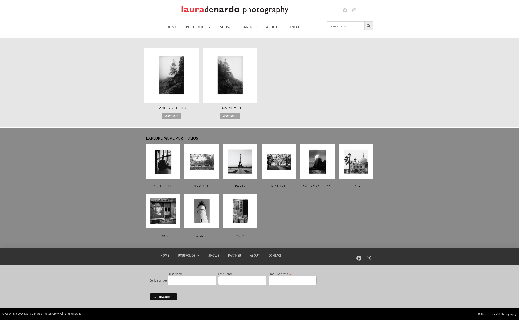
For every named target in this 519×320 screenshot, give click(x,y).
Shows (226, 27)
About (272, 27)
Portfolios (196, 27)
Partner (249, 27)
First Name (175, 274)
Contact (294, 27)
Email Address (280, 274)
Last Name (225, 274)
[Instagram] (354, 10)
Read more (171, 116)
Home (171, 27)
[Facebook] (345, 10)
